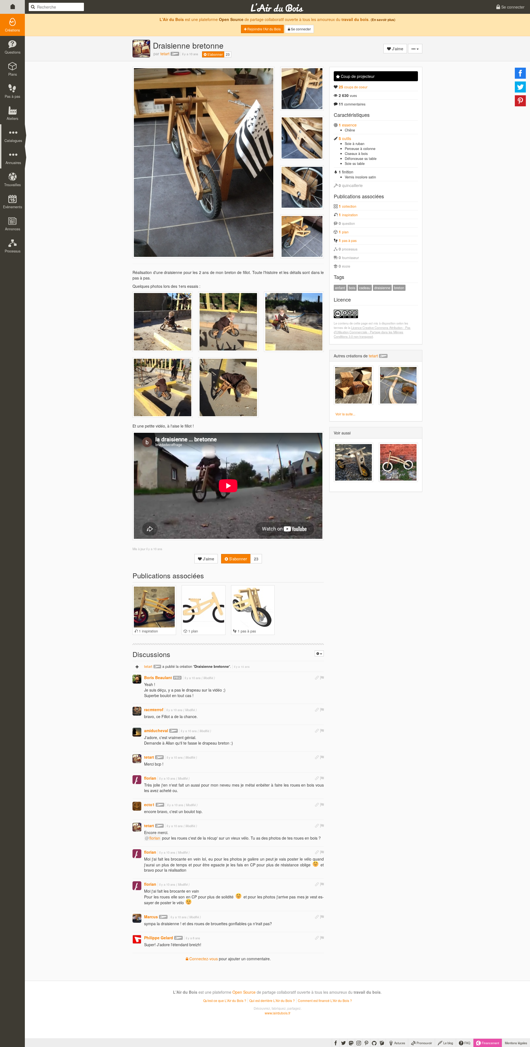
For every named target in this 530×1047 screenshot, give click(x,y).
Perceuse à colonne (360, 148)
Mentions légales (516, 1043)
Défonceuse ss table (361, 158)
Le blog (447, 1043)
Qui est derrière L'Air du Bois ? (272, 1000)
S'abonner (214, 54)
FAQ (466, 1043)
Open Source (231, 19)
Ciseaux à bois (356, 153)
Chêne (350, 130)
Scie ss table (355, 163)
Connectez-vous (203, 958)
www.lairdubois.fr (277, 1013)
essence (348, 125)
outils (345, 138)
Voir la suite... (345, 414)
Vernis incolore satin (360, 177)
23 (228, 54)
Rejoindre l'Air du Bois (264, 29)
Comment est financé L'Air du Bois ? (325, 1000)
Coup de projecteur (357, 76)
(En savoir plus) (383, 19)
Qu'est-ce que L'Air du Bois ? (224, 1000)
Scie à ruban (354, 143)
